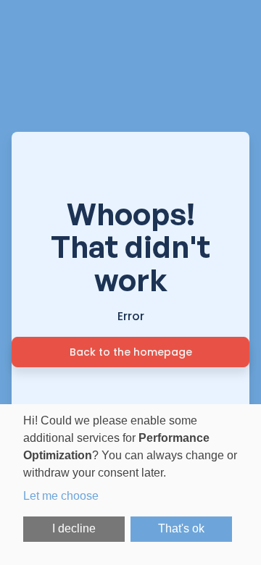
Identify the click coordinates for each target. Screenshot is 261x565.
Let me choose (61, 496)
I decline (74, 528)
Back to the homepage (131, 352)
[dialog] (130, 484)
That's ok (181, 528)
